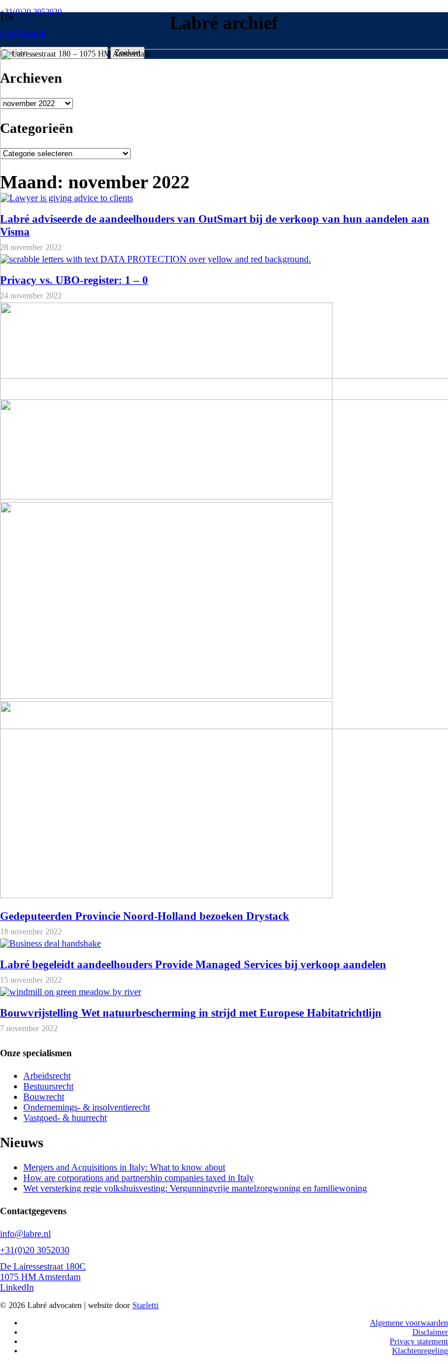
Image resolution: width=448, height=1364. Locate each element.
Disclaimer (430, 1332)
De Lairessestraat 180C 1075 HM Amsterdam (43, 1271)
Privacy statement (419, 1341)
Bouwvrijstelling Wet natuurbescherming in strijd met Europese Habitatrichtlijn (191, 1013)
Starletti (145, 1305)
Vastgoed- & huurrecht (65, 1118)
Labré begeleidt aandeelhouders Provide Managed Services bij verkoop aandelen (193, 964)
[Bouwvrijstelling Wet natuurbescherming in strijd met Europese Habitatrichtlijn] (70, 992)
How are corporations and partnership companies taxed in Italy (138, 1178)
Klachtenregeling (420, 1351)
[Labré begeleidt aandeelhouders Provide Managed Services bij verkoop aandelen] (50, 943)
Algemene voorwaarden (409, 1323)
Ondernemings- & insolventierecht (86, 1107)
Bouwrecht (43, 1097)
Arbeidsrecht (47, 1076)
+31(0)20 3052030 (34, 1250)
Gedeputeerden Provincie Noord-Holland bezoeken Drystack (144, 916)
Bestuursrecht (48, 1086)
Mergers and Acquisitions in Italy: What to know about (124, 1167)
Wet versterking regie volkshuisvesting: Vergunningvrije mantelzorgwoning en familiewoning (195, 1188)
